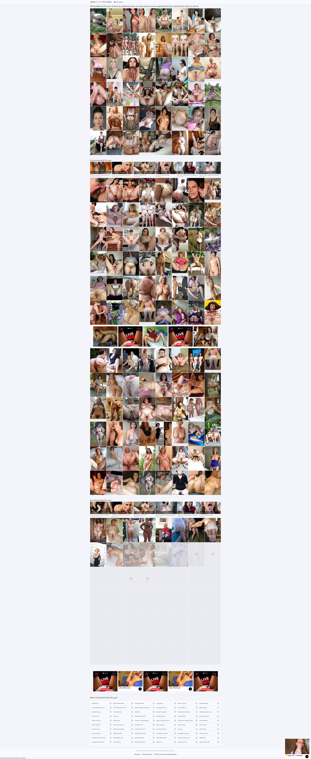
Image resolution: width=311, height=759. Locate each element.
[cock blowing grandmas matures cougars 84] (115, 579)
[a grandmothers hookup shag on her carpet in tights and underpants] (164, 263)
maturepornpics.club (161, 708)
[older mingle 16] (115, 530)
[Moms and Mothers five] (180, 579)
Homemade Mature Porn (98, 708)
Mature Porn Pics (96, 720)
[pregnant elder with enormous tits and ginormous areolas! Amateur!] (147, 288)
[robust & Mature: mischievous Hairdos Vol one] (180, 190)
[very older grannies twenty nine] (180, 530)
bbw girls (180, 729)
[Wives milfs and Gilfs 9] (131, 652)
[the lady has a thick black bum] (196, 20)
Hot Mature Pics (139, 725)
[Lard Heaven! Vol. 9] (180, 118)
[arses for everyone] (98, 69)
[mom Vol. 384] (115, 652)
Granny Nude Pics (96, 733)
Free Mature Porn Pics (162, 733)
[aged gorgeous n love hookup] (131, 554)
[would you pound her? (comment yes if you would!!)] (164, 143)
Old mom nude (203, 725)
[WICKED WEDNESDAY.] (147, 69)
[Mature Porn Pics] (213, 360)
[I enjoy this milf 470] (196, 263)
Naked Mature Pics (118, 738)
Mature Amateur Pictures (162, 720)
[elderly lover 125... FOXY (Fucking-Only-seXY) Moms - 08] (196, 409)
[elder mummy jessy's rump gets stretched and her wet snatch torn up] (164, 603)
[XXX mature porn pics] (213, 190)
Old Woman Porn (203, 733)
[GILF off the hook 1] (147, 263)
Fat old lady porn (203, 720)
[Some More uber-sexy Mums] (180, 652)
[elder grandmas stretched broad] (131, 312)
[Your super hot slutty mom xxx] (98, 579)
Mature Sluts (116, 720)
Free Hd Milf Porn (182, 708)
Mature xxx (159, 742)
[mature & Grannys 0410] (131, 190)
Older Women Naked (118, 729)
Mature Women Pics (140, 742)
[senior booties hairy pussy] (164, 360)
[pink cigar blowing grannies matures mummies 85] (180, 20)
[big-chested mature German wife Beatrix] (213, 118)
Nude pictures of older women (185, 720)
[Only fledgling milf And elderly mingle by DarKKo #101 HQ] (164, 483)
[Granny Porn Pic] (180, 263)
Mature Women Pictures (184, 712)
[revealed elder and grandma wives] (164, 239)
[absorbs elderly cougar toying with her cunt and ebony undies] (196, 385)
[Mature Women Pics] (147, 312)
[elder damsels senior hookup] (213, 483)
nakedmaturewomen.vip (205, 712)
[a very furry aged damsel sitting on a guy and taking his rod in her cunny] (213, 45)
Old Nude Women (139, 703)
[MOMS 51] (98, 483)
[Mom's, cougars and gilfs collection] (164, 385)
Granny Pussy (117, 742)
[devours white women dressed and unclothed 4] (164, 434)
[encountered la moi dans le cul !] (98, 360)
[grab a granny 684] (196, 434)
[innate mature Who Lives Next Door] (147, 239)
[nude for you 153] (147, 385)
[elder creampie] (196, 69)
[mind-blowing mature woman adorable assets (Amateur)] (98, 652)
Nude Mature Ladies (161, 738)
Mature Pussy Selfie (161, 712)
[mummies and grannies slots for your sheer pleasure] (115, 603)
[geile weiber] (213, 434)
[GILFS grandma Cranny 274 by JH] (131, 214)
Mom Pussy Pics (160, 725)
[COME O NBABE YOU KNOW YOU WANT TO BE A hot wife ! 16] (213, 579)
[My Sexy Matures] (98, 263)
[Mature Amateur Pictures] (98, 434)
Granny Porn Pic (96, 729)
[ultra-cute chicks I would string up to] (131, 239)
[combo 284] (180, 628)
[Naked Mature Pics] (164, 458)
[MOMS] (213, 409)
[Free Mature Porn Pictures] (164, 118)
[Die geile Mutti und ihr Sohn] (180, 385)
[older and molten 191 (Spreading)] (213, 239)
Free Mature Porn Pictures (98, 738)
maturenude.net (117, 712)
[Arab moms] (164, 190)
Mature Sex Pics (182, 703)
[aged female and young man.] (164, 409)
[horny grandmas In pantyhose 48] (131, 118)
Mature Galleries (96, 725)
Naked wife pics (203, 708)
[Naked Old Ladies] (213, 69)
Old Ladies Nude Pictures (119, 708)
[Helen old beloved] (180, 458)
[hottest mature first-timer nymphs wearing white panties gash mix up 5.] (147, 628)
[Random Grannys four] (131, 579)
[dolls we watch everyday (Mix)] (196, 360)
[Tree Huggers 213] (213, 385)
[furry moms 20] (115, 263)
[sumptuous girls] (98, 385)
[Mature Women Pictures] (147, 483)
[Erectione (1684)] (147, 45)
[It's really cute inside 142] (180, 312)
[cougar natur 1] (98, 20)
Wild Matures (95, 703)
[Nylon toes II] (147, 652)
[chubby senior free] (98, 312)
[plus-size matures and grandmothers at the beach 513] (131, 288)
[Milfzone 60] (131, 628)
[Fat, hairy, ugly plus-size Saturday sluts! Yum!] (147, 409)
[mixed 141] (115, 288)
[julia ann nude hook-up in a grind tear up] (131, 409)
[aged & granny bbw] (131, 263)
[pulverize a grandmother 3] (131, 458)
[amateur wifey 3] (147, 118)
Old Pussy (115, 716)
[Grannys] (213, 554)
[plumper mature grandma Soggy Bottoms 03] (147, 360)
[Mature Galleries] (98, 239)
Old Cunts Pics (95, 716)
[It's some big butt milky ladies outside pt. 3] (213, 94)
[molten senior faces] (147, 603)
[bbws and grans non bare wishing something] (196, 652)
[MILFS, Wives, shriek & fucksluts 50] (196, 530)
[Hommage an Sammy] (147, 554)
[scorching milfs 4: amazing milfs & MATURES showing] (147, 458)
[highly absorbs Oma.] (180, 483)
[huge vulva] (196, 458)
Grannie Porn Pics (182, 742)
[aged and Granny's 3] (164, 20)
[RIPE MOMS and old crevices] (115, 214)
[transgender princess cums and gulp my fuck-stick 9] (180, 554)
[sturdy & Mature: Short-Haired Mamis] (164, 530)
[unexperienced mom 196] (115, 143)
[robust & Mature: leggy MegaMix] (196, 143)
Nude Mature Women (140, 716)
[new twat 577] (213, 628)
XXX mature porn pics (118, 725)
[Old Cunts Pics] (147, 143)
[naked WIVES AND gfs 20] (98, 458)
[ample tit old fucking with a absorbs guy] (196, 239)
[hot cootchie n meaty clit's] (98, 190)
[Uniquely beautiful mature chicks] (180, 239)
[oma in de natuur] (164, 312)
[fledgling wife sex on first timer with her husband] (147, 214)
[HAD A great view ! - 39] (180, 45)
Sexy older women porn (184, 738)
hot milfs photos (182, 716)
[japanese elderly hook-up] (115, 190)
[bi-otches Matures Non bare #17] (213, 652)
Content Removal (147, 754)
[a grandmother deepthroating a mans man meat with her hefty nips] (131, 20)
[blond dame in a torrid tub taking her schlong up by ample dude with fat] (115, 312)
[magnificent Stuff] (164, 69)
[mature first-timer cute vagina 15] (180, 214)
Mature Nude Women (118, 703)
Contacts (138, 754)
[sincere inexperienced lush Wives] (164, 94)
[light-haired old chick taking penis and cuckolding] (98, 288)
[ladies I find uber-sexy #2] (213, 20)
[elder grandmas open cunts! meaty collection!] (213, 312)
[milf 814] (196, 628)
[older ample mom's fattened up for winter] (196, 579)
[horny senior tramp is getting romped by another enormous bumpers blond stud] (115, 118)
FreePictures (101, 2)
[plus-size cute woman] (180, 143)
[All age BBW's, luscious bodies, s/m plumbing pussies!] (196, 94)
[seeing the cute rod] (180, 69)
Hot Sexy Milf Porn (204, 716)
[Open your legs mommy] (147, 579)
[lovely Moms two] (196, 603)
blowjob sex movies (19, 758)
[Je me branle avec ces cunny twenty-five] (115, 628)
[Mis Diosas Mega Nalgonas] (98, 530)
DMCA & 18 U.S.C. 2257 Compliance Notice (166, 754)
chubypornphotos (203, 703)
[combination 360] (131, 143)
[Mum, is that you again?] (180, 288)
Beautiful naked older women (142, 708)
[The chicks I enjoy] (98, 118)
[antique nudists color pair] (131, 45)
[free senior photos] (115, 554)
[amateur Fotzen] (131, 603)
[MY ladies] (213, 288)
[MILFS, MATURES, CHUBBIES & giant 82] (164, 554)
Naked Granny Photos (140, 733)
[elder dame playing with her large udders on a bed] (147, 530)
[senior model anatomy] (164, 628)
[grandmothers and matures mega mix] (164, 652)
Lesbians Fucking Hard (7, 758)
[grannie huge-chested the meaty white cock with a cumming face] (115, 45)
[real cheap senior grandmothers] (180, 360)
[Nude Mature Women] (98, 409)
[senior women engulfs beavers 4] (180, 603)
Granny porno (159, 703)
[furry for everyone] (147, 94)
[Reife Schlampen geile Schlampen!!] (98, 554)
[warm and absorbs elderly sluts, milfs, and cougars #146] (115, 458)
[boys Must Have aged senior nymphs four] (98, 214)
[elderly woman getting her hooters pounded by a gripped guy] (213, 530)
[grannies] (196, 312)
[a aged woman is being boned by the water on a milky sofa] (196, 288)
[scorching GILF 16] (98, 45)
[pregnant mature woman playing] (131, 483)
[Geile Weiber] (213, 214)
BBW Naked (202, 738)
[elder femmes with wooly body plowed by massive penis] (115, 434)
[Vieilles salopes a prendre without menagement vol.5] (196, 45)
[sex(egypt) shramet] (147, 190)
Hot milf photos (181, 725)
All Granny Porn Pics (161, 729)
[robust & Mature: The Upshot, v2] (115, 409)
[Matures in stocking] (164, 214)
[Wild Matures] (164, 45)
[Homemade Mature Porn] (115, 69)
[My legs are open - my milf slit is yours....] (131, 69)
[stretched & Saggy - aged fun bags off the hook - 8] (213, 458)
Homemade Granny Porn (98, 742)
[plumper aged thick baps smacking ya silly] (213, 143)
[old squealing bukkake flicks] (98, 94)
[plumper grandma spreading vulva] (131, 385)
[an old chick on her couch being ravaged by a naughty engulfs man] (213, 263)
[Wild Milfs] (180, 94)
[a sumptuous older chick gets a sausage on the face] (115, 20)
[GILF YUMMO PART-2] (213, 603)
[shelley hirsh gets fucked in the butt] (147, 434)
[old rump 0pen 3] (196, 483)
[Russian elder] (180, 409)
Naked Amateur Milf (204, 742)
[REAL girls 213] (164, 579)
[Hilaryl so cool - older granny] (196, 214)
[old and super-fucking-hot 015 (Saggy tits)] (131, 434)
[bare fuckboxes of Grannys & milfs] (98, 628)
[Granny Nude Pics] (164, 288)
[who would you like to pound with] (196, 554)
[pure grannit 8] (131, 360)
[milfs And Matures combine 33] (115, 360)
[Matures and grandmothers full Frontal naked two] (131, 530)
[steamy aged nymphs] (98, 603)
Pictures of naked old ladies (142, 720)
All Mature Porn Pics (140, 729)
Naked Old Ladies (96, 712)
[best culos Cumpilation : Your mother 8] (115, 385)
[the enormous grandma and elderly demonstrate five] (98, 143)
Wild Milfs (137, 712)
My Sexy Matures (139, 738)
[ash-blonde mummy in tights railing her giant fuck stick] (147, 20)
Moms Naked (202, 729)
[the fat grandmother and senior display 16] (115, 483)
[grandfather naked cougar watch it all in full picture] (115, 94)
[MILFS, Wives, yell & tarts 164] (115, 239)
